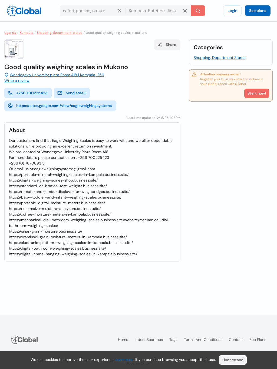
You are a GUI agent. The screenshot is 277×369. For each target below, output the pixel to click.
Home (123, 339)
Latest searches (149, 339)
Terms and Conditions (203, 339)
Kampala (26, 33)
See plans (257, 10)
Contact (236, 339)
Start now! (257, 93)
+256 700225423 (31, 92)
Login (232, 10)
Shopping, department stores (59, 33)
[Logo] (24, 10)
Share (171, 44)
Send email (75, 92)
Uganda (10, 33)
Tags (173, 339)
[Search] (198, 10)
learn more (124, 359)
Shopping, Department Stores (219, 57)
